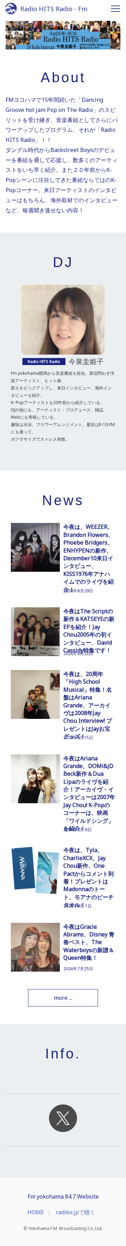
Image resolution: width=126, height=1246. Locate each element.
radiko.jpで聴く (76, 1212)
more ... (63, 998)
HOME (35, 1212)
